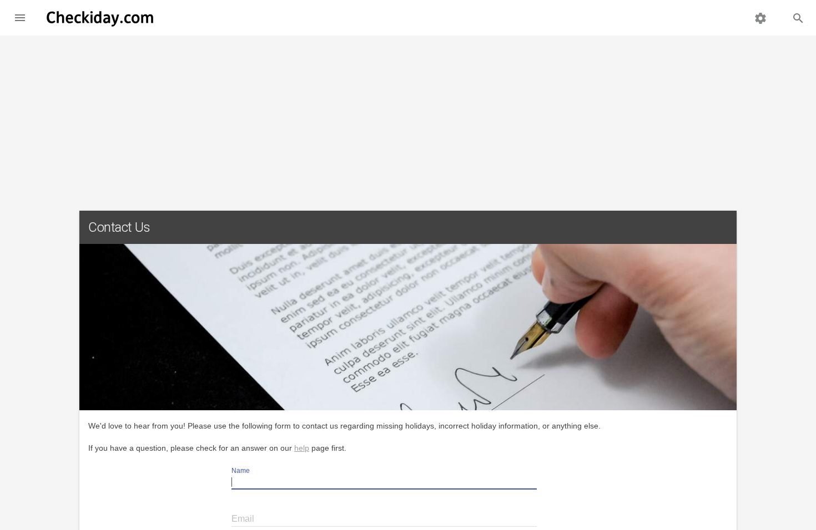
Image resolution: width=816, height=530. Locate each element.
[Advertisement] (408, 118)
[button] (20, 17)
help (301, 448)
